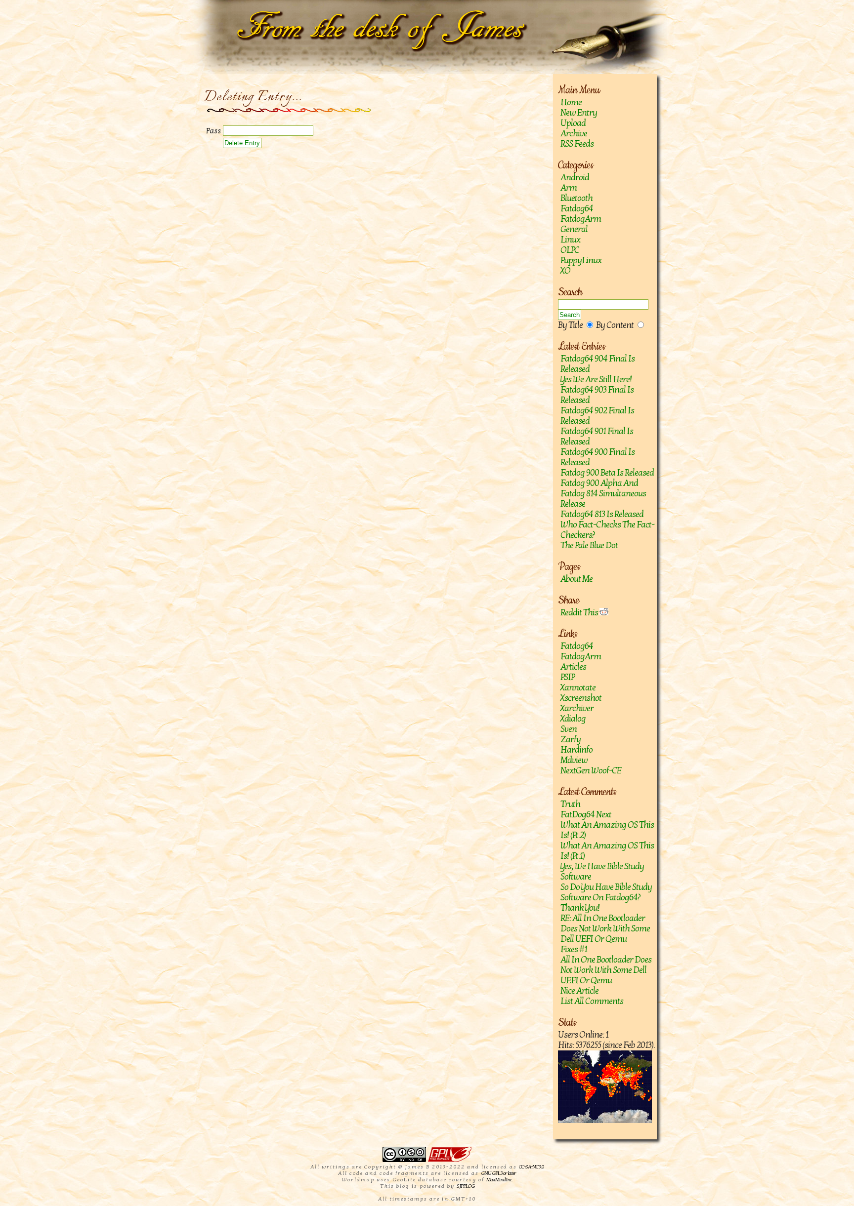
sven (568, 729)
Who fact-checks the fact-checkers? (607, 530)
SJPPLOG (465, 1186)
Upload (573, 123)
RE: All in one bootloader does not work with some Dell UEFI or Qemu (605, 928)
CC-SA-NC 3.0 (531, 1167)
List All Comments (591, 1001)
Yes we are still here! (596, 379)
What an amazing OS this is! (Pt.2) (607, 830)
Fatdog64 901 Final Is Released (596, 436)
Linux (570, 240)
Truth (570, 804)
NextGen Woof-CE (590, 770)
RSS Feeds (577, 144)
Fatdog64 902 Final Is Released (597, 415)
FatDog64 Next (585, 814)
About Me (576, 579)
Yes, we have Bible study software (602, 871)
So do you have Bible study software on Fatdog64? (606, 892)
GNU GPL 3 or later (498, 1173)
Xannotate (578, 688)
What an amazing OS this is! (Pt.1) (607, 851)
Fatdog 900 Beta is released (607, 473)
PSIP (567, 677)
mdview (574, 760)
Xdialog (573, 719)
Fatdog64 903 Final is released (597, 395)
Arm (568, 188)
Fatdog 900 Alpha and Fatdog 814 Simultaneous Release (603, 493)
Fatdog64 (576, 208)
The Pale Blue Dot (589, 545)
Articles (573, 667)
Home (571, 102)
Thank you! (579, 908)
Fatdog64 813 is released (601, 514)
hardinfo (576, 750)
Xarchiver (577, 708)
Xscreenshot (580, 698)
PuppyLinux (580, 260)
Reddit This (579, 612)
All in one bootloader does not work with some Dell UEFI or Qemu (605, 970)
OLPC (569, 250)
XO (565, 271)
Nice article (579, 991)
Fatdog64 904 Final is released (597, 364)
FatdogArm (580, 219)
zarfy (570, 739)
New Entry (578, 113)
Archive (573, 133)
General (574, 229)
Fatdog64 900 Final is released (597, 457)
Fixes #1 (573, 949)
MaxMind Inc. (499, 1179)
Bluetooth (576, 198)
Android (574, 177)
